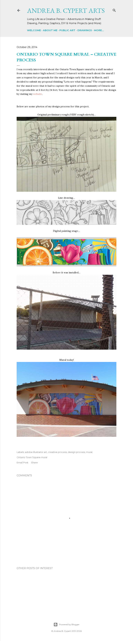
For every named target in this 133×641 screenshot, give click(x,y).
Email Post (22, 462)
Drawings (84, 30)
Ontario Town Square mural (32, 457)
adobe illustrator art (36, 452)
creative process (57, 452)
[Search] (114, 9)
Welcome (34, 30)
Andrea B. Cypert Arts (66, 10)
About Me (50, 30)
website (37, 94)
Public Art (67, 30)
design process (76, 452)
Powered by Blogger (69, 624)
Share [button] (34, 462)
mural (89, 452)
